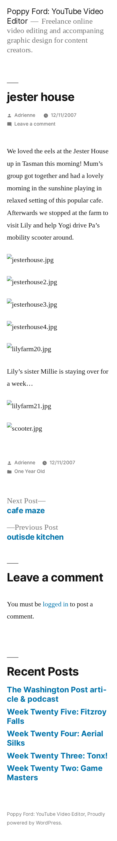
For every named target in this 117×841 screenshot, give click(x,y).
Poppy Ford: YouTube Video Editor (46, 814)
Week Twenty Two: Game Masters (55, 772)
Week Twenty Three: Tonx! (57, 755)
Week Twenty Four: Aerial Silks (55, 738)
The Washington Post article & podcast (57, 694)
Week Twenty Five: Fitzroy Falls (57, 716)
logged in (55, 604)
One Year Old (29, 471)
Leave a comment (35, 124)
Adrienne (24, 115)
